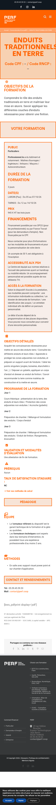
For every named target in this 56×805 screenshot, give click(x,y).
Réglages (33, 800)
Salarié (8, 735)
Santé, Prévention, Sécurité (39, 676)
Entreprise (9, 740)
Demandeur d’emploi (14, 730)
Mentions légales (28, 761)
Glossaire (24, 758)
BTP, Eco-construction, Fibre (40, 669)
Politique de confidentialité (39, 758)
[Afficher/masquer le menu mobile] (50, 16)
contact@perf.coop (35, 2)
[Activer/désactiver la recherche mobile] (45, 16)
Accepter (8, 800)
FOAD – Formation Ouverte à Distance (39, 708)
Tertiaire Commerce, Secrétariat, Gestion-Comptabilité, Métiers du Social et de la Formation (41, 690)
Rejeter (21, 800)
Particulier (9, 726)
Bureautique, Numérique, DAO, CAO (41, 682)
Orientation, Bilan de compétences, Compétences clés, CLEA (39, 700)
